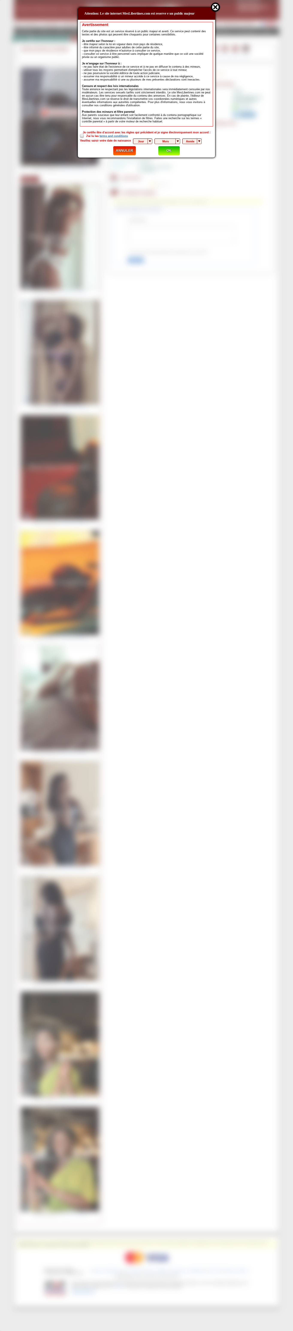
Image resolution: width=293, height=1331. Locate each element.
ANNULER (124, 150)
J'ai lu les (107, 136)
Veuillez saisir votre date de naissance (105, 140)
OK (169, 150)
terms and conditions (114, 136)
